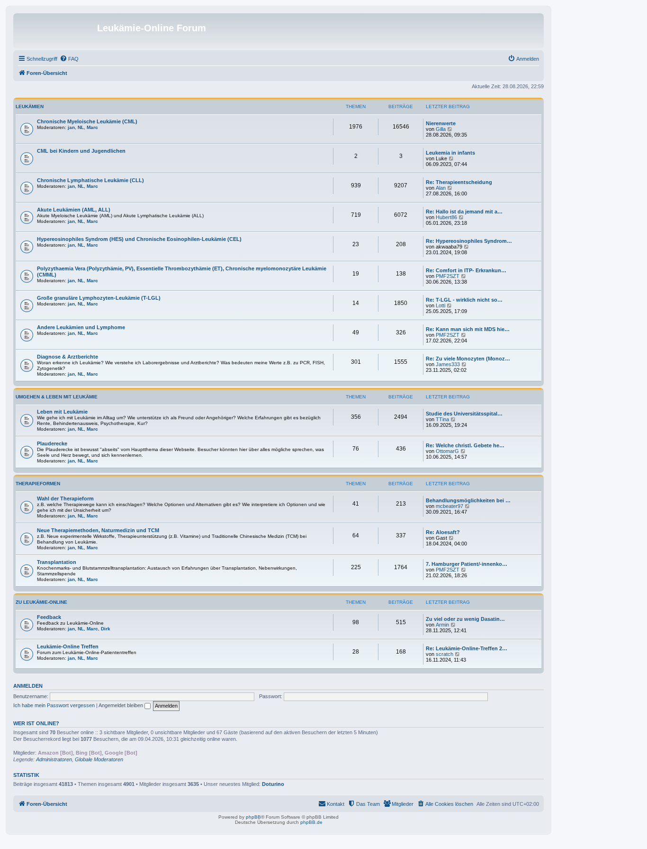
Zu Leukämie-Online (41, 602)
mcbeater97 (449, 506)
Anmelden (28, 686)
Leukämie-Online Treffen (68, 646)
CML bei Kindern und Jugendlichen (81, 151)
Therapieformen (38, 483)
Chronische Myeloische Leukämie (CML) (87, 121)
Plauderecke (52, 443)
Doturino (273, 784)
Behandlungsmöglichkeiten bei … (468, 500)
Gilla (441, 129)
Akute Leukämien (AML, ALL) (73, 209)
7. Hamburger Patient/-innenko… (466, 564)
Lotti (440, 305)
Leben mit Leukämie (62, 412)
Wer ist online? (36, 723)
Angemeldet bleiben (121, 705)
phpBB (253, 817)
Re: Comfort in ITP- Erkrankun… (466, 270)
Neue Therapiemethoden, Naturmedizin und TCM (98, 530)
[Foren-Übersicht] (56, 31)
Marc (92, 127)
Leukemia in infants (450, 153)
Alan (441, 188)
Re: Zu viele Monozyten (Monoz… (468, 358)
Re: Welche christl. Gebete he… (465, 445)
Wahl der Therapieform (65, 498)
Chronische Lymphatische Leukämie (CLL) (90, 180)
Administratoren (54, 759)
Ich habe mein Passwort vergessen (54, 705)
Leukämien (30, 106)
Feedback (49, 617)
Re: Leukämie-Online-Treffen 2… (466, 648)
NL (81, 127)
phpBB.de (311, 822)
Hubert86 (446, 217)
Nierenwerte (441, 123)
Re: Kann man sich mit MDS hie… (468, 329)
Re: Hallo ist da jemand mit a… (464, 211)
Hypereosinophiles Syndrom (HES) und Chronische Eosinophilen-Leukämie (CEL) (139, 239)
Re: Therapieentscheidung (459, 182)
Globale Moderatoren (99, 759)
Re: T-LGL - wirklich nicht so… (464, 300)
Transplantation (56, 562)
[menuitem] (69, 59)
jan (71, 127)
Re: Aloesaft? (443, 532)
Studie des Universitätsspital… (464, 413)
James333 (448, 364)
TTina (442, 419)
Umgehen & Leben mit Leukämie (57, 396)
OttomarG (447, 451)
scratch (444, 654)
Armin (442, 625)
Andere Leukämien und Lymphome (81, 327)
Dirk (105, 628)
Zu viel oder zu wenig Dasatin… (465, 619)
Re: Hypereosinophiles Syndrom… (469, 241)
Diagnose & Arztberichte (67, 357)
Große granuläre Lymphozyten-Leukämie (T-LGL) (99, 298)
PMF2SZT (447, 276)
